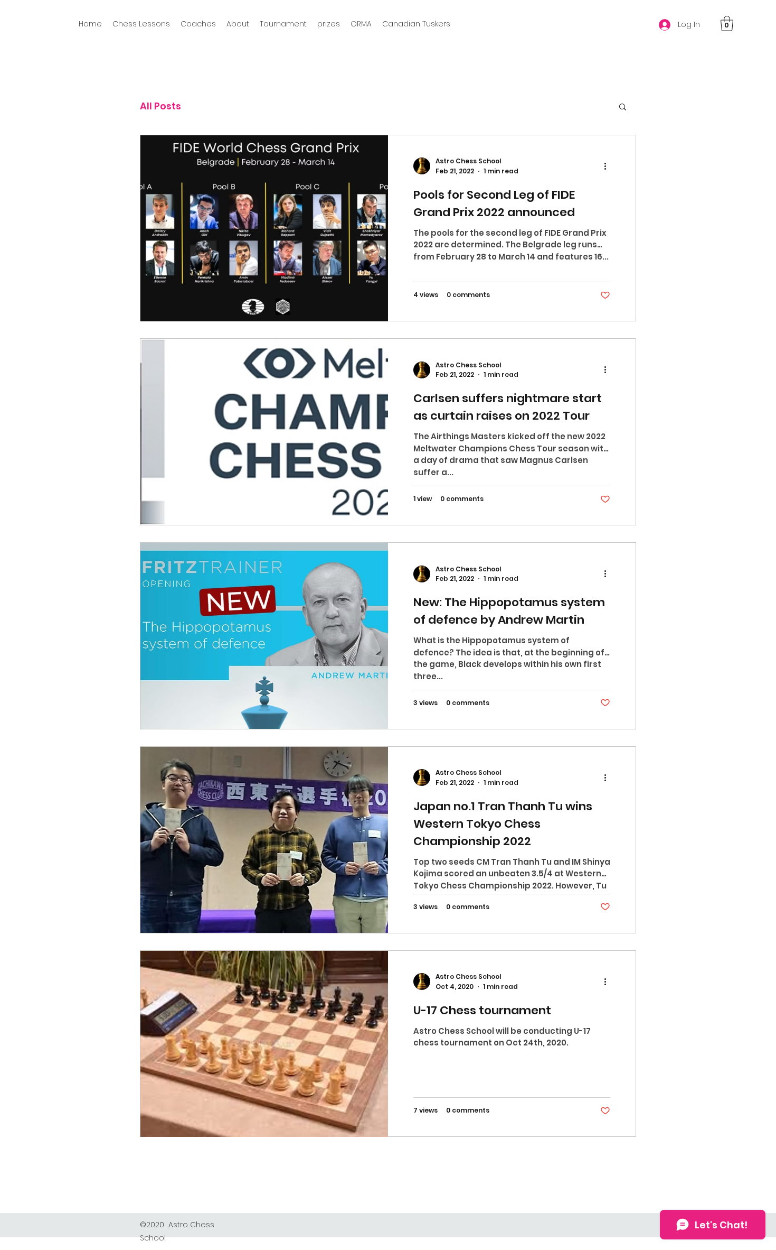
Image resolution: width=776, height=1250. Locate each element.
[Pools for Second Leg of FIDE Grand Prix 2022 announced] (264, 228)
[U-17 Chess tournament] (264, 1044)
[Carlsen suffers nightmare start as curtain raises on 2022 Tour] (264, 432)
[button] (727, 23)
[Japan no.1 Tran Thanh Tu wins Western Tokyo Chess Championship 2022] (264, 840)
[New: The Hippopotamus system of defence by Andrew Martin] (264, 636)
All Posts (160, 106)
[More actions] (608, 166)
